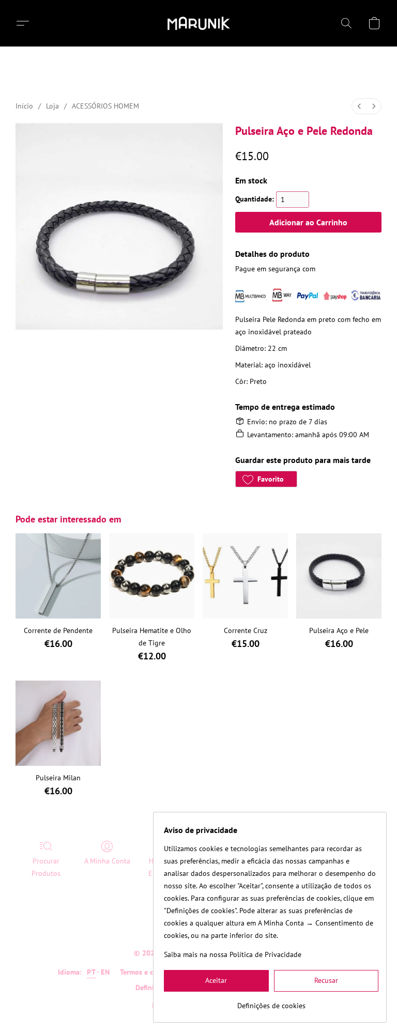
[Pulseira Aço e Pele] (338, 576)
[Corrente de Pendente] (58, 576)
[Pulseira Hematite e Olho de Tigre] (151, 576)
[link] (271, 1002)
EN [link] (105, 972)
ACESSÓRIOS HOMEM (105, 106)
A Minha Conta (107, 861)
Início (24, 106)
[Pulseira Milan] (58, 723)
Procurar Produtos (46, 867)
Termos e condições (150, 972)
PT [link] (91, 972)
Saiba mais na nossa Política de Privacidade (232, 954)
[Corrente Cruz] (245, 576)
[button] (198, 23)
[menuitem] (359, 106)
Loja (52, 106)
